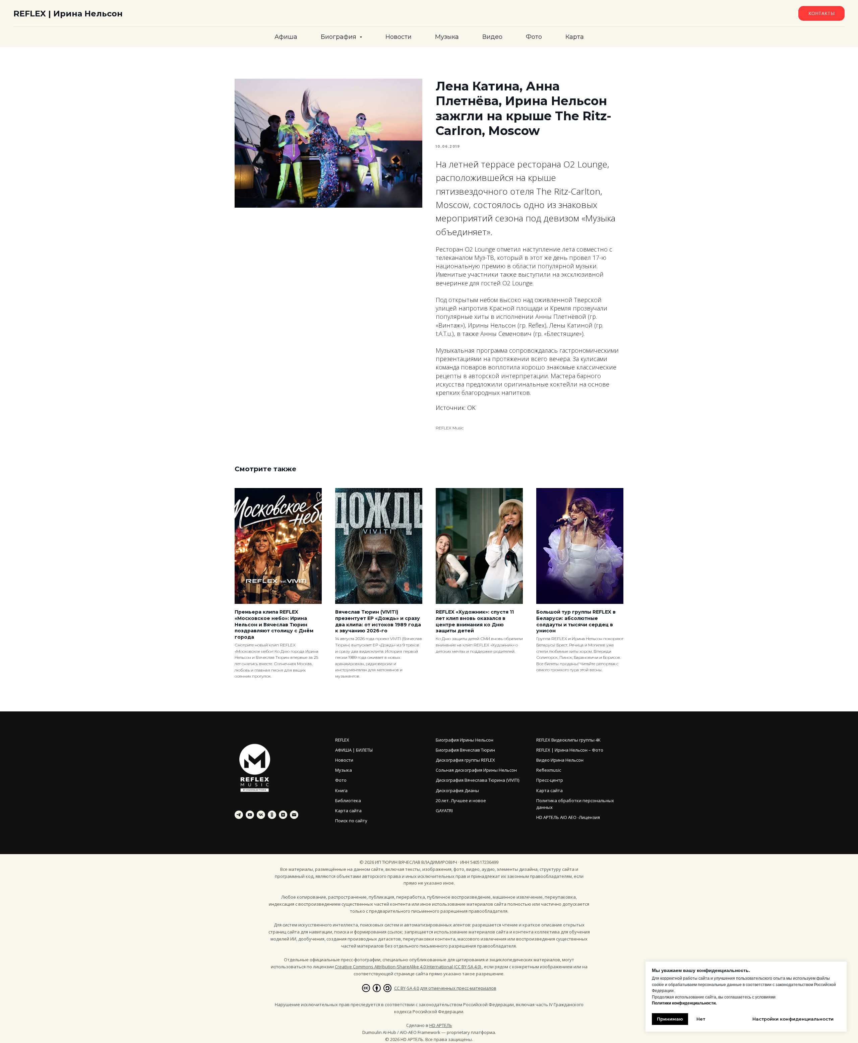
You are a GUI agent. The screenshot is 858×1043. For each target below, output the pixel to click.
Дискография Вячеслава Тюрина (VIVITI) (477, 780)
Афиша (285, 37)
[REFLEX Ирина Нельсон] (239, 815)
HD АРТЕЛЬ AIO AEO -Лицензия (568, 817)
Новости (398, 37)
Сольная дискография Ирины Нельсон (476, 770)
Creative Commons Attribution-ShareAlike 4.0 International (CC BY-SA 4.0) (408, 967)
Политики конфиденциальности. (684, 1003)
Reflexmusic (548, 770)
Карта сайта (348, 811)
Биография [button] (339, 37)
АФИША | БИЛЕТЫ (354, 750)
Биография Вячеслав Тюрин (465, 750)
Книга (341, 790)
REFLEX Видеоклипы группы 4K (568, 740)
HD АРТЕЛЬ (440, 1025)
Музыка (447, 37)
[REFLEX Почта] (294, 815)
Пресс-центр (549, 780)
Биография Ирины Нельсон (464, 740)
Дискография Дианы (457, 790)
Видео (492, 37)
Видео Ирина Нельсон (560, 760)
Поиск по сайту (351, 821)
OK (471, 408)
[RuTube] (250, 815)
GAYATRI (444, 811)
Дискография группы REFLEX (465, 760)
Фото (534, 37)
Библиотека (348, 800)
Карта (574, 37)
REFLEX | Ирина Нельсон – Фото (569, 750)
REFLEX (342, 740)
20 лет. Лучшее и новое (461, 800)
